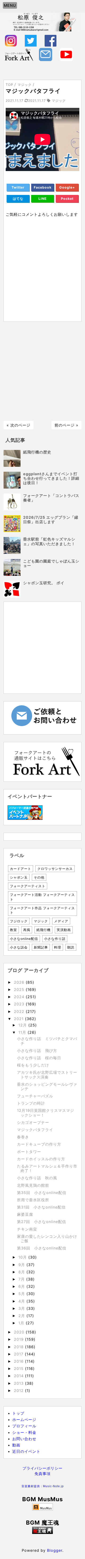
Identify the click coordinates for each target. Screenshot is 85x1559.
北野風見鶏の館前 (33, 1185)
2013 (19, 1383)
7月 (22, 1279)
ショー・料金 (24, 1432)
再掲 (26, 930)
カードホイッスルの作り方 (41, 1159)
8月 (22, 1272)
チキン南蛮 (27, 1229)
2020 (20, 1332)
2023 (20, 1004)
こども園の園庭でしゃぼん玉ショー (51, 563)
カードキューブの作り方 (39, 1144)
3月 (22, 1308)
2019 (19, 1339)
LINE (42, 199)
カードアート (20, 869)
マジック (41, 921)
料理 (57, 947)
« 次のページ (18, 425)
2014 (19, 1375)
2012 (19, 1390)
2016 (19, 1361)
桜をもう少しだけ (33, 1065)
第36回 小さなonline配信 (41, 1248)
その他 (39, 877)
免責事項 (42, 1473)
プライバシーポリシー (42, 1468)
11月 (23, 1032)
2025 (20, 989)
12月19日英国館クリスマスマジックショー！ (45, 1112)
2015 (19, 1368)
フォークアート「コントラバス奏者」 (51, 497)
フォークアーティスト (27, 886)
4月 (22, 1301)
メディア (61, 921)
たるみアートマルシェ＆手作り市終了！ (47, 1168)
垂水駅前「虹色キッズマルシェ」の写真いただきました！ (49, 541)
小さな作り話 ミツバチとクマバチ (47, 1040)
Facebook (42, 187)
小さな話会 (19, 947)
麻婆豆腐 (25, 1214)
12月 (23, 1025)
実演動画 (64, 930)
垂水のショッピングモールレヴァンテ (47, 1086)
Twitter (18, 187)
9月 (22, 1264)
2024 (20, 996)
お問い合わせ (24, 1438)
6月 (22, 1286)
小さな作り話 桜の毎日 (39, 1057)
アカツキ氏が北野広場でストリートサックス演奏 (47, 1074)
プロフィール (24, 1426)
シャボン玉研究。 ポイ (43, 583)
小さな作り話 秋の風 (37, 1178)
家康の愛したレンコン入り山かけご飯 (47, 1238)
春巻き (23, 1137)
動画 (16, 1445)
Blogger (54, 1550)
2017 (19, 1354)
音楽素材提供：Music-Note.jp (42, 1486)
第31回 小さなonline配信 (41, 1207)
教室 (13, 930)
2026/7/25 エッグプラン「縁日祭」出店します (50, 519)
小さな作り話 (54, 939)
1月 (22, 1323)
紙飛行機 (43, 930)
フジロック (19, 921)
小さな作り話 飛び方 (37, 1050)
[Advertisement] (42, 371)
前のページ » (66, 425)
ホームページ (24, 1419)
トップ (18, 1413)
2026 (20, 982)
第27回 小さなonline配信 (41, 1221)
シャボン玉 (19, 877)
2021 (19, 1018)
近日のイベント (26, 1451)
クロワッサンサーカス (55, 869)
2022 (20, 1011)
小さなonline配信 (24, 939)
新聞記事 (41, 947)
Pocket (67, 199)
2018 (19, 1346)
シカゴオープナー (33, 1122)
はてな (18, 199)
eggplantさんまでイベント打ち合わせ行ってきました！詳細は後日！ (51, 478)
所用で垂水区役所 (33, 1200)
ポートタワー (29, 1151)
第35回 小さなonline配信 (41, 1192)
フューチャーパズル (35, 1096)
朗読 (70, 947)
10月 (23, 1257)
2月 (22, 1315)
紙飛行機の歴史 (37, 452)
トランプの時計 (31, 1103)
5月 (22, 1293)
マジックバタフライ (35, 1129)
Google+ (67, 187)
